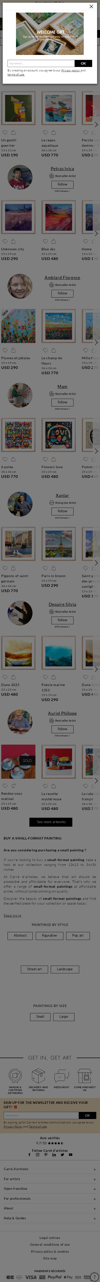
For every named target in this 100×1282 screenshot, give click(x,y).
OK (83, 63)
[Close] (91, 7)
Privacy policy (71, 70)
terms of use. (16, 74)
